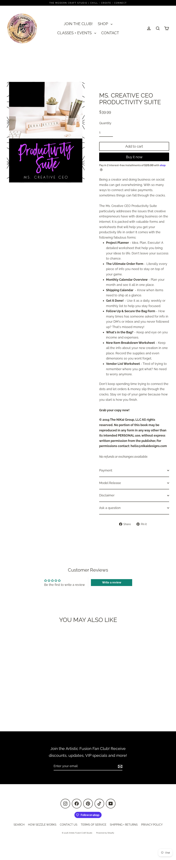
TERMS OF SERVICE (93, 824)
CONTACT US (68, 824)
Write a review (111, 582)
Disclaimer (106, 495)
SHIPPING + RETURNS (124, 824)
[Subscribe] (119, 766)
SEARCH (19, 824)
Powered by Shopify (105, 833)
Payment (105, 470)
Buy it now (134, 157)
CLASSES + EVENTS (75, 33)
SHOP (103, 24)
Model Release (110, 483)
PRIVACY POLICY (152, 824)
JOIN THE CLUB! (78, 24)
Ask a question (110, 508)
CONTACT (110, 33)
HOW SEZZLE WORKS (42, 824)
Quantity (105, 123)
